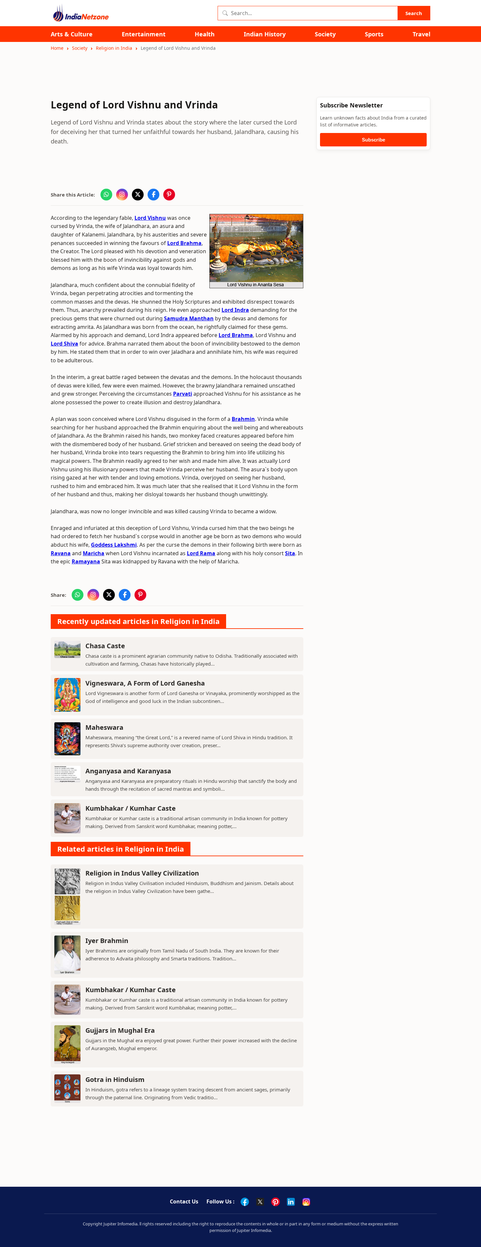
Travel (421, 34)
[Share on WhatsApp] (106, 194)
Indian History (265, 34)
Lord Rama (201, 553)
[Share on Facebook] (153, 194)
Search (413, 13)
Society (325, 34)
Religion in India (114, 48)
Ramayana (86, 561)
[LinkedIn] (291, 1202)
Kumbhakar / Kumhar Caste (130, 808)
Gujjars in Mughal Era (120, 1030)
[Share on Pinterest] (169, 194)
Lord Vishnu (150, 217)
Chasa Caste (105, 645)
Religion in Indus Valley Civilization (142, 873)
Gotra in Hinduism (115, 1079)
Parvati (182, 393)
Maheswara (104, 727)
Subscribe (373, 139)
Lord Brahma (184, 243)
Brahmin (243, 419)
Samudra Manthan (189, 318)
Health (205, 34)
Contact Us (184, 1201)
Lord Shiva (64, 343)
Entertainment (144, 34)
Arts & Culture (72, 34)
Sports (374, 34)
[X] (260, 1202)
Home (57, 48)
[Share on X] (138, 194)
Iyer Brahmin (106, 940)
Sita (290, 553)
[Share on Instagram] (122, 194)
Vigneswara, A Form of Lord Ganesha (145, 683)
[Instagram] (306, 1202)
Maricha (93, 553)
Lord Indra (235, 309)
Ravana (61, 553)
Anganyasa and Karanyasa (128, 770)
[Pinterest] (275, 1202)
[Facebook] (245, 1202)
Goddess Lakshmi (114, 544)
